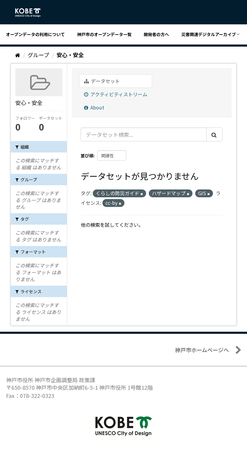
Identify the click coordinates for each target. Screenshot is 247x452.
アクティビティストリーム (118, 94)
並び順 (87, 155)
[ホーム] (17, 55)
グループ (38, 55)
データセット (105, 81)
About (96, 107)
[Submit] (214, 134)
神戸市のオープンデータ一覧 (104, 34)
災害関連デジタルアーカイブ (208, 34)
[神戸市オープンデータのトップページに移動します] (31, 12)
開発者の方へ (156, 34)
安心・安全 (70, 55)
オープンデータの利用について (35, 34)
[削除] (141, 193)
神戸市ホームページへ (202, 350)
